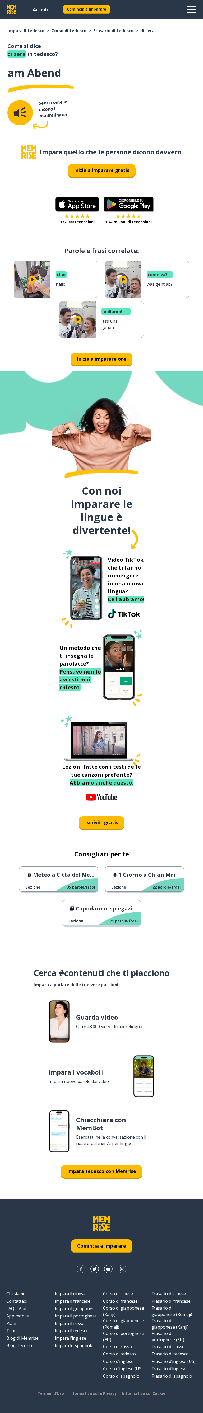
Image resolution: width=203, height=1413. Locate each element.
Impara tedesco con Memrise (101, 1171)
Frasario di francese (171, 1301)
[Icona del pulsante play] (32, 279)
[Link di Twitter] (94, 1269)
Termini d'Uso (51, 1393)
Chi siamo (16, 1294)
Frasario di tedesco (113, 31)
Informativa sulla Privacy (93, 1393)
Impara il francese (72, 1301)
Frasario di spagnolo (171, 1376)
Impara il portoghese (76, 1316)
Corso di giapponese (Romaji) (123, 1324)
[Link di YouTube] (108, 1269)
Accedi (40, 9)
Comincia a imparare (86, 9)
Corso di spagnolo (121, 1376)
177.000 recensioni (77, 221)
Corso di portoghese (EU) (123, 1336)
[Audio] (20, 112)
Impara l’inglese (70, 1338)
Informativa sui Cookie (143, 1393)
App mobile (17, 1316)
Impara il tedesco (25, 31)
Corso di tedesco (68, 31)
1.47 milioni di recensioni (128, 221)
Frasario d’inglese (168, 1369)
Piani (11, 1323)
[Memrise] (11, 9)
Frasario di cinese (168, 1294)
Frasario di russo (168, 1346)
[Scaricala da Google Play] (129, 204)
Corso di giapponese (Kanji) (123, 1311)
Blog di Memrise (22, 1338)
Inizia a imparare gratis (101, 170)
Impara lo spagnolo (74, 1345)
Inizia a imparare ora (101, 359)
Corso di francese (120, 1301)
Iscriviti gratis (101, 822)
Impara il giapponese (76, 1308)
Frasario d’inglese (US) (173, 1361)
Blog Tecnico (19, 1345)
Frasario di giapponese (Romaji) (171, 1311)
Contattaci (16, 1301)
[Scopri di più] (191, 9)
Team (12, 1331)
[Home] (28, 152)
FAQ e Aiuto (17, 1308)
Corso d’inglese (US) (123, 1369)
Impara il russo (70, 1323)
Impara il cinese (70, 1294)
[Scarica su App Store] (77, 204)
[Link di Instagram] (122, 1269)
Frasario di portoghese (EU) (167, 1336)
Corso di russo (117, 1346)
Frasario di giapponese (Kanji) (169, 1324)
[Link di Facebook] (81, 1269)
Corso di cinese (118, 1294)
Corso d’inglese (118, 1361)
